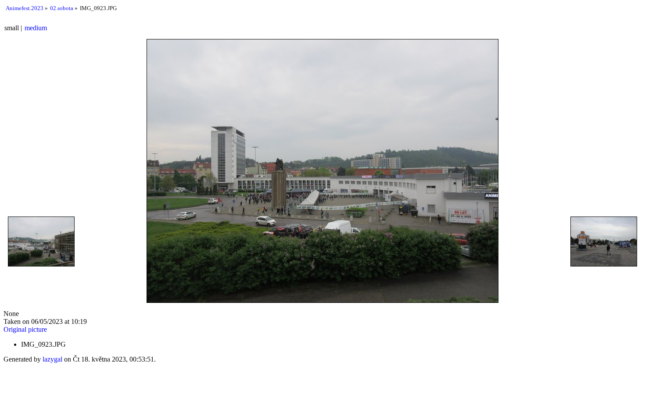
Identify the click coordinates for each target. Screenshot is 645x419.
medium (36, 28)
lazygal (52, 359)
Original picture (25, 329)
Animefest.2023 (24, 8)
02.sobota (61, 8)
